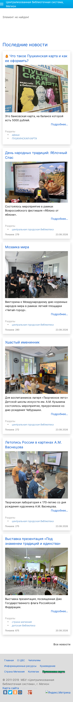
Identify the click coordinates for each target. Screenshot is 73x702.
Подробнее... (59, 124)
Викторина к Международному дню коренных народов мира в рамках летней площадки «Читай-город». (36, 306)
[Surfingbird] (6, 696)
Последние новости (25, 44)
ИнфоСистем (28, 688)
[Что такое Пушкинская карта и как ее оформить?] (36, 88)
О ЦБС (21, 660)
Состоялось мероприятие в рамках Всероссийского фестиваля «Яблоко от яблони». (32, 210)
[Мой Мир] (20, 692)
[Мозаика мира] (36, 274)
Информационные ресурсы (20, 665)
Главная (9, 660)
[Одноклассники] (15, 692)
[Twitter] (10, 692)
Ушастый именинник (22, 342)
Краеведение (47, 665)
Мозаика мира (17, 247)
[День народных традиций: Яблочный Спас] (36, 182)
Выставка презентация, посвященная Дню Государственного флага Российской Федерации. (33, 603)
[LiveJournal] (25, 692)
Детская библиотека (23, 625)
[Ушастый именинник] (36, 369)
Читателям (34, 660)
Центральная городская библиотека (33, 229)
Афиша (16, 134)
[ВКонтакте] (5, 692)
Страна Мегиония (22, 621)
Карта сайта (11, 688)
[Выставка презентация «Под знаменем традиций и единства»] (36, 571)
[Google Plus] (30, 692)
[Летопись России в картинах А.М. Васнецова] (36, 474)
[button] (1, 4)
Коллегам (33, 671)
